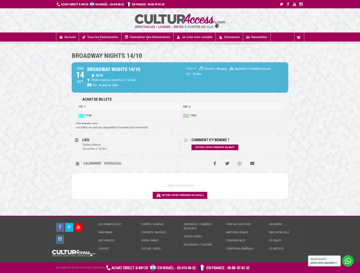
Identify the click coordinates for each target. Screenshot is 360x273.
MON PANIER (105, 232)
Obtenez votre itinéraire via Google (183, 195)
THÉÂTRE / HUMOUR (152, 224)
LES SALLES (275, 240)
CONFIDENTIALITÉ (236, 240)
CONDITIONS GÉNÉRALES (240, 248)
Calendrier (92, 163)
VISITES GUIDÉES (193, 236)
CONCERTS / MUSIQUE (153, 232)
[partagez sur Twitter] (227, 163)
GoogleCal (113, 163)
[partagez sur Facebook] (215, 163)
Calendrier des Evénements (150, 37)
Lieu (85, 140)
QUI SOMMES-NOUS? (110, 224)
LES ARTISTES (276, 248)
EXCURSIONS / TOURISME (198, 244)
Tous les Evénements (102, 37)
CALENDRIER (275, 224)
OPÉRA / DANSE (149, 240)
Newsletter (259, 37)
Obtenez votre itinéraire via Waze (215, 147)
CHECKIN (258, 267)
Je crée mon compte (197, 37)
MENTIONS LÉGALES (237, 232)
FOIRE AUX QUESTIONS (238, 224)
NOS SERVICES (107, 240)
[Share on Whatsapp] (240, 163)
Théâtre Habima (91, 144)
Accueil (70, 37)
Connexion (232, 37)
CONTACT (104, 248)
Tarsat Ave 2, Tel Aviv (94, 148)
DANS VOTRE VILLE (279, 232)
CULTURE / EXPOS (151, 248)
